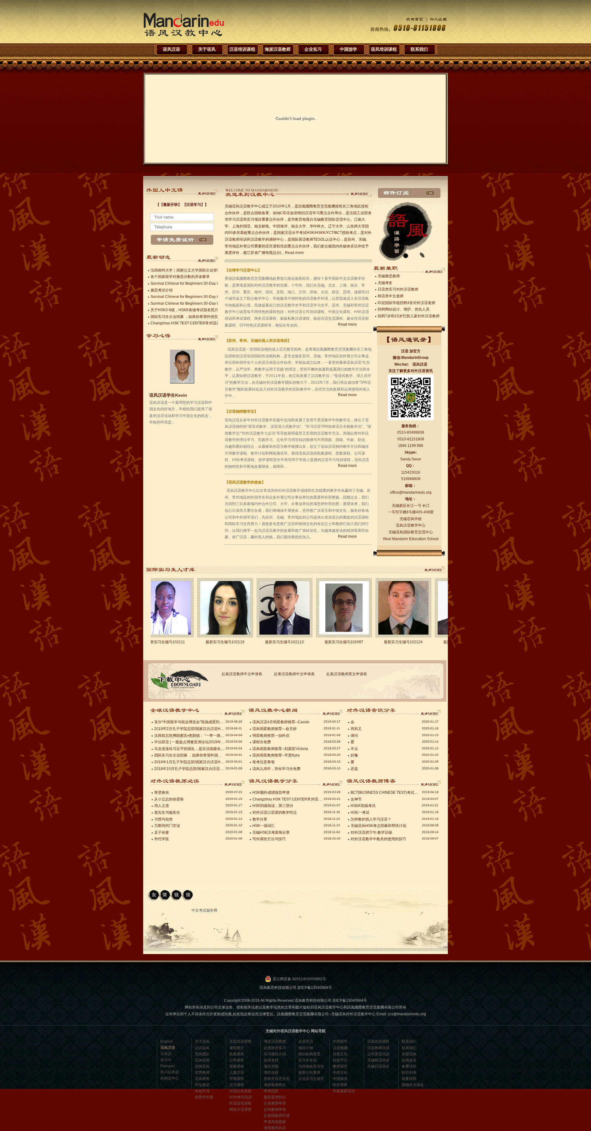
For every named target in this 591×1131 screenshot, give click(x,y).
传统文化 (340, 1054)
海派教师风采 (275, 1128)
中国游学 (348, 49)
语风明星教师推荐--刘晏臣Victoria (280, 749)
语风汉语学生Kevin (168, 370)
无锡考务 (385, 283)
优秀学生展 (204, 1097)
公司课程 (236, 1060)
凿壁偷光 (161, 792)
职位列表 (409, 1072)
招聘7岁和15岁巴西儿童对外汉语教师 (409, 316)
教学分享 (259, 819)
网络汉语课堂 (240, 1109)
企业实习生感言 (311, 1079)
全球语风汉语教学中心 (233, 712)
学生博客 (340, 1085)
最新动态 (207, 258)
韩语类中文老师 (391, 296)
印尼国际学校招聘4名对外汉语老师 (406, 303)
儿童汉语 (236, 1072)
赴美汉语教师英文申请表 (346, 674)
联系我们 (419, 49)
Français (167, 1066)
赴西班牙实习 (275, 1048)
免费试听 (409, 1066)
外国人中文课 (207, 191)
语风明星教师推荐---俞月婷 (274, 729)
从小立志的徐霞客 (170, 799)
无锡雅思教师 (389, 276)
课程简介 (236, 1048)
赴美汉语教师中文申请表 (242, 674)
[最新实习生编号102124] (333, 607)
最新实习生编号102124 (333, 642)
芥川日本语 (169, 1072)
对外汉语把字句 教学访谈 (371, 832)
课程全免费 (261, 742)
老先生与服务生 (167, 812)
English (166, 1041)
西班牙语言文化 (277, 1079)
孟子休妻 (161, 832)
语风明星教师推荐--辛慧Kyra (276, 755)
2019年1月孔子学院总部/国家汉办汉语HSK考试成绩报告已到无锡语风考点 (189, 762)
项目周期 (271, 1066)
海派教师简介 (275, 1085)
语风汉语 (183, 25)
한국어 (165, 1060)
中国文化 (340, 1072)
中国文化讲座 (240, 1091)
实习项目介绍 (275, 1054)
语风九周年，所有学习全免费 (276, 769)
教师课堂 (340, 1066)
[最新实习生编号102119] (155, 607)
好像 (354, 755)
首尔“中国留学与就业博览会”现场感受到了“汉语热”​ (189, 722)
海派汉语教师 (278, 49)
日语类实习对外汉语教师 (398, 289)
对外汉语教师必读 (332, 712)
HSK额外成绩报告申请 (271, 792)
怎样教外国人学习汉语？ (371, 819)
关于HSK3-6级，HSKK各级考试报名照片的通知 (190, 310)
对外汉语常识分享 (430, 782)
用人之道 (161, 806)
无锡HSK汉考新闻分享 (271, 832)
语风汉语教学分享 (430, 712)
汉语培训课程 (242, 49)
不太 (354, 749)
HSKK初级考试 (363, 806)
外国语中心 (169, 1078)
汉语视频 (340, 1048)
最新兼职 (434, 269)
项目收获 (271, 1072)
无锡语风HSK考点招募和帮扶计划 (378, 826)
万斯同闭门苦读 (167, 826)
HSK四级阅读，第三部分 (272, 806)
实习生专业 (307, 1060)
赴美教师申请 (275, 1103)
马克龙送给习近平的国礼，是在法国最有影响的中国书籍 (189, 749)
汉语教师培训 (378, 1048)
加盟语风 (409, 1054)
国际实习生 (437, 570)
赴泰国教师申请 (277, 1115)
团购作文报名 (413, 1085)
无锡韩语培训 (378, 1060)
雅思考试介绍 (162, 290)
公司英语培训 (378, 1054)
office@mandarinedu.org (411, 492)
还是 (354, 769)
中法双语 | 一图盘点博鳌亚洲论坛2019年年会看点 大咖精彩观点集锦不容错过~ (189, 742)
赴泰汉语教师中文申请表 (294, 674)
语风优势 (202, 1060)
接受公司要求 (309, 1072)
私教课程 (236, 1054)
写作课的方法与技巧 (269, 839)
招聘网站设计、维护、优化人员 (403, 309)
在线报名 (409, 1060)
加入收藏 (435, 19)
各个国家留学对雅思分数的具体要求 (180, 277)
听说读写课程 (240, 1103)
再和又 (356, 729)
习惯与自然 (163, 819)
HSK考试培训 (240, 1097)
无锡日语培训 (378, 1066)
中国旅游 (340, 1079)
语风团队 (202, 1054)
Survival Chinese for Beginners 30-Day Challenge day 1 (197, 303)
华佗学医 (161, 839)
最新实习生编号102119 (155, 642)
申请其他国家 (275, 1122)
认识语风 (202, 1048)
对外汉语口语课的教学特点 (274, 812)
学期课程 (236, 1079)
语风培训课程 (384, 49)
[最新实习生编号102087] (274, 607)
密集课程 (236, 1066)
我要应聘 (409, 1079)
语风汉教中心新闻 (332, 782)
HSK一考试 (360, 812)
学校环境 (202, 1091)
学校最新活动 (344, 1091)
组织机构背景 (309, 1054)
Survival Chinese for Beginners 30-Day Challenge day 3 (197, 283)
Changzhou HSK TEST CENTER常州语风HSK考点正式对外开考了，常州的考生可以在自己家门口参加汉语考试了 (287, 799)
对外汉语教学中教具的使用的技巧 (378, 839)
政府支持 (271, 1060)
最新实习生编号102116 (392, 642)
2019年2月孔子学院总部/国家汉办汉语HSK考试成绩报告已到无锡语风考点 (189, 729)
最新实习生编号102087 (274, 642)
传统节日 (340, 1060)
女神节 (356, 799)
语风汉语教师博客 (233, 782)
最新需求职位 (275, 1097)
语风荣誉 (202, 1079)
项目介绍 (305, 1048)
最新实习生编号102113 (214, 642)
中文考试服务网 (204, 910)
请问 (354, 735)
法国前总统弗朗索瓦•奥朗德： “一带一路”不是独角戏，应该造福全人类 (189, 735)
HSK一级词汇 (263, 826)
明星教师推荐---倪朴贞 (270, 735)
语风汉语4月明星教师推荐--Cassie (280, 722)
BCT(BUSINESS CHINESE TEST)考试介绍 (386, 792)
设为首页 (410, 19)
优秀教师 (202, 1072)
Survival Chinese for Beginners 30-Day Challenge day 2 (197, 297)
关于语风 (206, 49)
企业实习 (313, 49)
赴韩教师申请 (275, 1109)
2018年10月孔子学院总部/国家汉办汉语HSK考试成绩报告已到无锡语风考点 (189, 769)
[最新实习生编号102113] (215, 607)
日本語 (165, 1054)
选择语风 (202, 1066)
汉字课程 (236, 1085)
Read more (294, 253)
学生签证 (202, 1085)
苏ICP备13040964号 (314, 987)
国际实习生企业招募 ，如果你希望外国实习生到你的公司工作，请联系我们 (212, 317)
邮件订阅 (409, 193)
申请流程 (271, 1091)
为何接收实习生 (311, 1066)
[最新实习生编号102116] (393, 607)
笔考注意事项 (263, 762)
